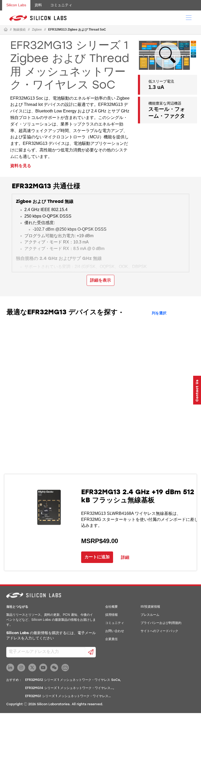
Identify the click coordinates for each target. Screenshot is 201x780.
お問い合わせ (114, 631)
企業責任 (111, 639)
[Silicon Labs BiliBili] (65, 667)
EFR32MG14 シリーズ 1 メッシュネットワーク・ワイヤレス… (69, 688)
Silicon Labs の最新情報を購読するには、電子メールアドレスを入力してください (51, 635)
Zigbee (37, 29)
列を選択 (159, 313)
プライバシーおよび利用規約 (161, 623)
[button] (197, 390)
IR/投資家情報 (150, 606)
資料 (38, 5)
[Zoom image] (167, 55)
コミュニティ (61, 5)
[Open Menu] (189, 17)
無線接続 (19, 29)
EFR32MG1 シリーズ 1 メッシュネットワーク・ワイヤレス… (68, 696)
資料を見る (20, 165)
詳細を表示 (100, 280)
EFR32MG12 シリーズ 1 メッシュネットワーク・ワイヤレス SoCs (72, 680)
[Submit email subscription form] (91, 652)
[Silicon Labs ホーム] (6, 30)
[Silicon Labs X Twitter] (32, 667)
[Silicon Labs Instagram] (21, 667)
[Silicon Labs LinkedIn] (10, 667)
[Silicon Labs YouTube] (43, 667)
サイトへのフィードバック (159, 631)
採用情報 (111, 615)
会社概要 (111, 606)
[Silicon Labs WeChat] (54, 667)
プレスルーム (150, 615)
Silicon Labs (16, 5)
